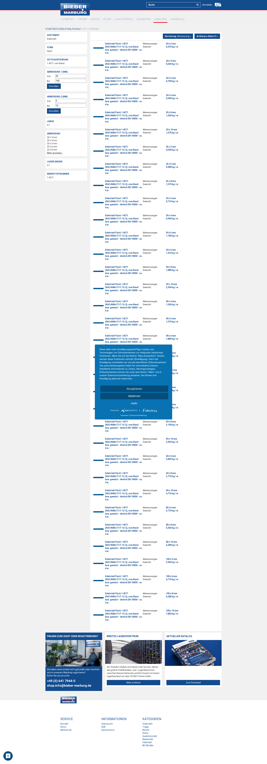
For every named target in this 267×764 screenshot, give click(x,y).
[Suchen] (197, 4)
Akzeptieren (134, 388)
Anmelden (207, 5)
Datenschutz (107, 730)
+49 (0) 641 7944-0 (61, 681)
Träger (82, 19)
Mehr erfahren (133, 682)
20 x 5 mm (52, 143)
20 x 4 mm (52, 140)
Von (49, 76)
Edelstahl (161, 19)
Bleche (95, 19)
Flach (49, 51)
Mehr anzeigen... (55, 153)
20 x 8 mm (52, 149)
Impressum (107, 724)
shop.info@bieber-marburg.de (69, 685)
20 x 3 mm (52, 137)
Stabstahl (68, 19)
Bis (48, 81)
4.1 (48, 125)
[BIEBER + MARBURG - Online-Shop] (75, 9)
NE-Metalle (178, 19)
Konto (63, 727)
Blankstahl (144, 19)
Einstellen (54, 86)
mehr (134, 403)
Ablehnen (134, 396)
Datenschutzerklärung (138, 415)
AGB (103, 727)
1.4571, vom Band (55, 63)
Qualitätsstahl (124, 19)
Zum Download (193, 682)
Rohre (107, 19)
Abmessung (177, 36)
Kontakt (64, 724)
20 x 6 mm (52, 146)
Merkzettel (65, 730)
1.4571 (50, 177)
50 (207, 36)
